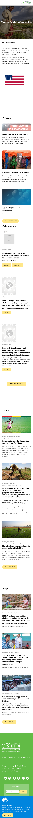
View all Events (9, 567)
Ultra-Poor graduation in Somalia (16, 172)
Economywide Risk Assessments (15, 134)
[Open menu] (2, 3)
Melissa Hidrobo (9, 704)
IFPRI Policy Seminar (8, 483)
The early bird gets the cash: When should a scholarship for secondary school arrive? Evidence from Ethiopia (15, 658)
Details (6, 265)
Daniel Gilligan (18, 706)
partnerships (10, 42)
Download (17, 265)
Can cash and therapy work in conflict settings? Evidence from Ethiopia (15, 699)
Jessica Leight (8, 665)
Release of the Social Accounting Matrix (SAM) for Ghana (15, 442)
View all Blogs (9, 722)
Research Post (6, 613)
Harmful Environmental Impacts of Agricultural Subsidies (16, 547)
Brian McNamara (21, 623)
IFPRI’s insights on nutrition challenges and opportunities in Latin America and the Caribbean (16, 618)
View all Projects (10, 221)
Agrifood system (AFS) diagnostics (11, 209)
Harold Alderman (20, 704)
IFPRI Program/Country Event (11, 436)
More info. (23, 811)
